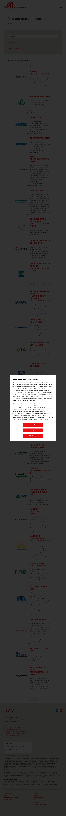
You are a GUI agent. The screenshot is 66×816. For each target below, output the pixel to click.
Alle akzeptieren (33, 425)
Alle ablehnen (33, 436)
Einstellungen (33, 430)
